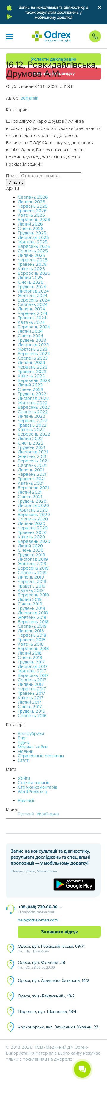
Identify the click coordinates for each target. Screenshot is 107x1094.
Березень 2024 (34, 327)
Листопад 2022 (33, 398)
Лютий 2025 (30, 277)
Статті (23, 760)
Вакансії (26, 800)
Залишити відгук (59, 932)
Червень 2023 (32, 367)
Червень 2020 (33, 528)
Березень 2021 (33, 487)
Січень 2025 (30, 282)
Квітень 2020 (31, 537)
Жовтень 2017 (32, 671)
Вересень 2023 (34, 353)
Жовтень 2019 (32, 563)
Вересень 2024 (34, 300)
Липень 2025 (31, 255)
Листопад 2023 (33, 344)
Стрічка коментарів (37, 787)
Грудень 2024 (32, 286)
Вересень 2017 (33, 675)
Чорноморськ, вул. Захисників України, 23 (58, 1027)
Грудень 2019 (31, 554)
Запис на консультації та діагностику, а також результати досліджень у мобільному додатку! (53, 12)
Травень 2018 (31, 639)
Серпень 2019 (32, 572)
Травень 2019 (31, 586)
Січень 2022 (30, 443)
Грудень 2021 (31, 447)
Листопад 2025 (33, 237)
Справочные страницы (41, 756)
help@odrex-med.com (38, 920)
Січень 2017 (30, 706)
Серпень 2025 (33, 251)
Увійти (24, 778)
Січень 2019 (30, 604)
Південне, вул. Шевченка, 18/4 (47, 1011)
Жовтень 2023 (32, 349)
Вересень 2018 (33, 621)
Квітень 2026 (31, 215)
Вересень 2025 (34, 246)
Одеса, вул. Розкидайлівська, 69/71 (51, 948)
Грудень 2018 (31, 608)
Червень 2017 (32, 688)
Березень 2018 (33, 648)
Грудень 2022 (32, 394)
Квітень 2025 (31, 268)
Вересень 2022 (34, 407)
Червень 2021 (32, 474)
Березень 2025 (34, 273)
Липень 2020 (31, 523)
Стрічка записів (33, 782)
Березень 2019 (33, 595)
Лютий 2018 (30, 653)
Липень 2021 (31, 470)
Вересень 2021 (33, 461)
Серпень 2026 (33, 197)
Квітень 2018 (31, 644)
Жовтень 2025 (33, 242)
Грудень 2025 (32, 233)
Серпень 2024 (33, 304)
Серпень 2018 (32, 626)
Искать (15, 182)
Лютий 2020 (30, 545)
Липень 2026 (31, 201)
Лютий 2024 (30, 331)
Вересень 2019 (33, 568)
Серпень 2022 (33, 411)
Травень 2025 (32, 264)
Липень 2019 (31, 577)
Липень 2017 (31, 684)
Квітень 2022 (31, 429)
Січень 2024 (30, 335)
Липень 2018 (31, 630)
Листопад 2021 (33, 452)
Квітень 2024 (31, 322)
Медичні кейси (33, 747)
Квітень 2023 (31, 376)
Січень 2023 (30, 389)
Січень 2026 (30, 228)
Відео (23, 742)
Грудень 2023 (32, 340)
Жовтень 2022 (33, 402)
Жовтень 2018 (32, 617)
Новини (25, 751)
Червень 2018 (32, 635)
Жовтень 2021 (32, 456)
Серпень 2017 (32, 680)
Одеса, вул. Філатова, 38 (41, 964)
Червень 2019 (32, 581)
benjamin (29, 98)
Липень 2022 (31, 416)
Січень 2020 (30, 550)
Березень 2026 (34, 219)
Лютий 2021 (30, 492)
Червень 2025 (33, 259)
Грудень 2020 (32, 501)
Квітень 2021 (31, 483)
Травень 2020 (32, 532)
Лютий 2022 (30, 438)
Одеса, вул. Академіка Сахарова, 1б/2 (53, 980)
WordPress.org (32, 791)
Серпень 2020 (33, 519)
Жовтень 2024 (32, 295)
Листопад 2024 (33, 291)
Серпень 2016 (32, 715)
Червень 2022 (33, 420)
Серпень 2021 (32, 465)
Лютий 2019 (30, 599)
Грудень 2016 (31, 711)
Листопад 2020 (33, 505)
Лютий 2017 (29, 702)
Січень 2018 (30, 657)
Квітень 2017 (30, 697)
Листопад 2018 (33, 613)
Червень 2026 (33, 206)
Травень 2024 (32, 318)
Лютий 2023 (30, 385)
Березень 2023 (34, 380)
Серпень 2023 (33, 358)
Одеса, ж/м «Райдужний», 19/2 (46, 996)
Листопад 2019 (33, 559)
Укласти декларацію (53, 59)
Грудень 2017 (31, 662)
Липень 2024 (31, 309)
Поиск (12, 175)
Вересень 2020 (34, 514)
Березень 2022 (34, 434)
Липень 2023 (31, 362)
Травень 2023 (32, 371)
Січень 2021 (30, 496)
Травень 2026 (32, 210)
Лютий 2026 (30, 224)
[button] (9, 36)
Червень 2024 (32, 313)
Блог (22, 738)
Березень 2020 (34, 541)
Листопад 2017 (33, 666)
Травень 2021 (31, 478)
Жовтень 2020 (33, 510)
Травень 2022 (32, 425)
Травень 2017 (31, 693)
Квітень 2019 (31, 590)
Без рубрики (31, 733)
